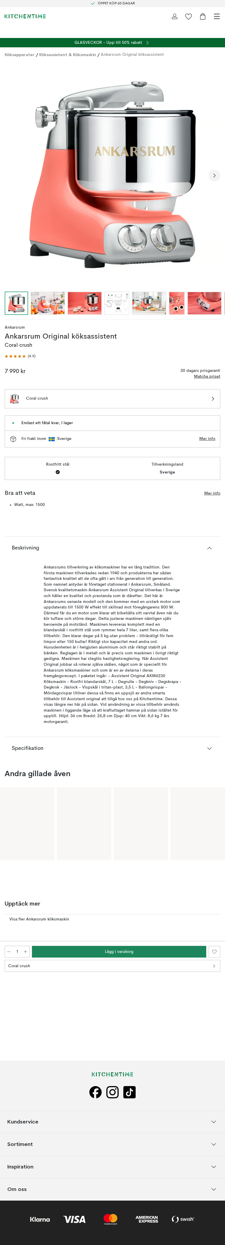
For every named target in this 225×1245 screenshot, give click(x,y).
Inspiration (20, 1166)
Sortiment (20, 1144)
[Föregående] (10, 175)
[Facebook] (95, 1092)
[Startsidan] (25, 16)
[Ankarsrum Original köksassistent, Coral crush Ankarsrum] (112, 175)
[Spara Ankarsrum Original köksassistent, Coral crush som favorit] (214, 952)
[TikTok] (129, 1092)
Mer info (207, 439)
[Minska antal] (9, 952)
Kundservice (22, 1121)
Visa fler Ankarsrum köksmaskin (39, 919)
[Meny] (217, 16)
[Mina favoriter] (189, 16)
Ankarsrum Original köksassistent (132, 55)
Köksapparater (20, 54)
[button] (20, 356)
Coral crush (19, 966)
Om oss (17, 1189)
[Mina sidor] (175, 16)
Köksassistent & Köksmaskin (67, 54)
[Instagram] (112, 1092)
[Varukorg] (203, 16)
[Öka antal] (25, 952)
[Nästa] (214, 175)
